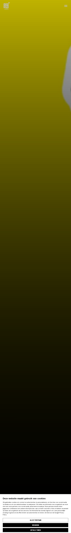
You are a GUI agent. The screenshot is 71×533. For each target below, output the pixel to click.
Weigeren (35, 525)
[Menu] (65, 5)
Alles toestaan (35, 520)
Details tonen (35, 530)
